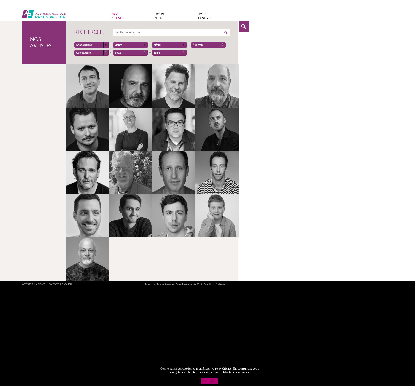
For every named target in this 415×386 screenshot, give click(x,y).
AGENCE (40, 284)
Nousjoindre (203, 16)
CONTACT (54, 284)
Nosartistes (118, 16)
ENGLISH (67, 284)
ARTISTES (27, 284)
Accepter (210, 381)
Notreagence (160, 16)
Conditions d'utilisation (215, 284)
